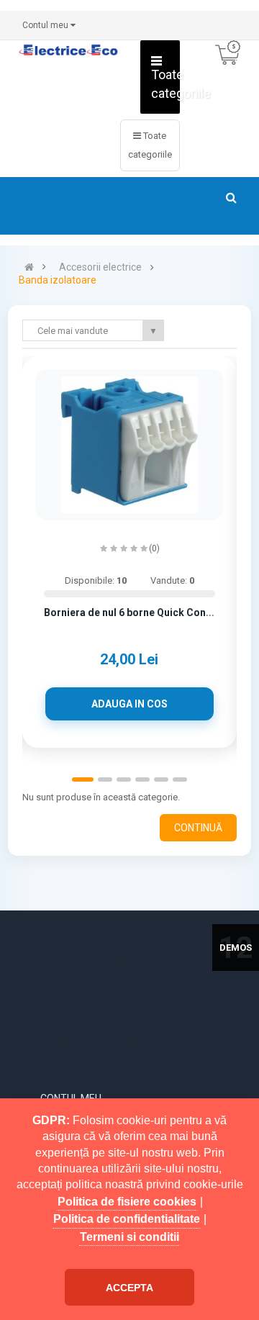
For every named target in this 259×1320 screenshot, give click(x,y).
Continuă (198, 827)
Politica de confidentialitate (126, 1219)
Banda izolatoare (57, 280)
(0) (154, 548)
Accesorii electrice (100, 267)
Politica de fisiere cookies (127, 1201)
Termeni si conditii (129, 1237)
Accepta (129, 1287)
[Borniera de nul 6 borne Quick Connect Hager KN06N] (129, 444)
